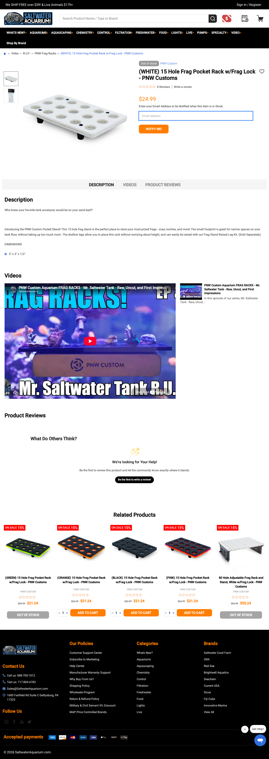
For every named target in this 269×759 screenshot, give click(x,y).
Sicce (207, 692)
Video (235, 32)
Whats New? (16, 32)
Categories (147, 643)
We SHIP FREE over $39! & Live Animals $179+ (39, 5)
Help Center (77, 666)
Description (101, 184)
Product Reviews (162, 184)
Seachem (210, 679)
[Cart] (261, 18)
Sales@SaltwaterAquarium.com (27, 688)
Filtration (123, 32)
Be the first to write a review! (134, 479)
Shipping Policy (80, 685)
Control (103, 32)
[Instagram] (6, 721)
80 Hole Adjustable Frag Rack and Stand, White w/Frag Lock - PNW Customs (241, 582)
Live (189, 32)
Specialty (219, 32)
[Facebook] (14, 721)
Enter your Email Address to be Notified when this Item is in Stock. (181, 106)
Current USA (211, 685)
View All (209, 712)
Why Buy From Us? (82, 679)
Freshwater (145, 32)
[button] (227, 18)
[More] (26, 33)
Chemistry (84, 32)
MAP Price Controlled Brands (88, 712)
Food (163, 32)
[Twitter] (29, 721)
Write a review (183, 87)
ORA (207, 659)
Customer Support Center (86, 652)
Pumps (202, 32)
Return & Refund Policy (84, 699)
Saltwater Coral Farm (217, 652)
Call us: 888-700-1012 (21, 675)
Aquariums (38, 32)
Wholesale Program (82, 692)
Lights (176, 32)
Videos (130, 184)
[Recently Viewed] (246, 18)
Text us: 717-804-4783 (21, 682)
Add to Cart (88, 613)
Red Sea (209, 666)
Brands (211, 643)
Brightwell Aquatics (216, 672)
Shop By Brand (16, 43)
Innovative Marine (215, 705)
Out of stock (28, 615)
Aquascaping (61, 32)
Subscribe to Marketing (84, 659)
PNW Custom (168, 63)
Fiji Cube (209, 699)
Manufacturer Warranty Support (90, 672)
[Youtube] (22, 721)
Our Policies (81, 643)
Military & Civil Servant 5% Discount (92, 705)
